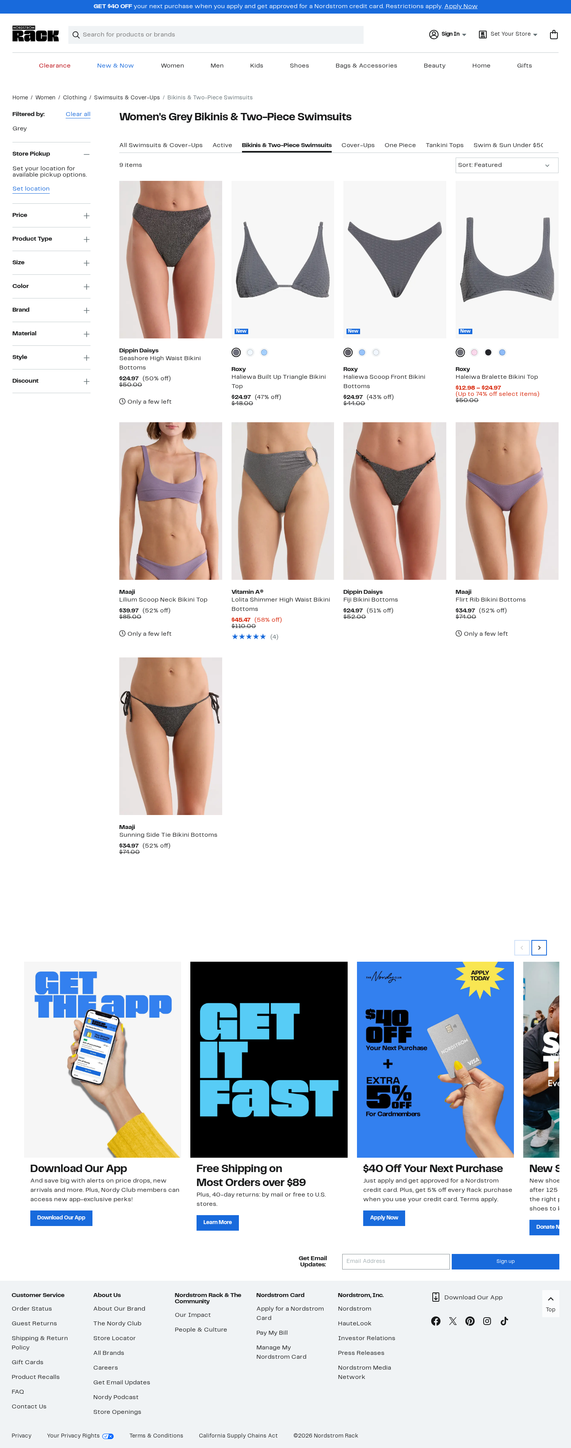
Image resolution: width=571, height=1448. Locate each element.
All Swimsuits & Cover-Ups (161, 145)
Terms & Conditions (156, 1436)
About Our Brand (119, 1309)
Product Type (32, 239)
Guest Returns (34, 1324)
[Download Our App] (102, 1060)
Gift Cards (28, 1362)
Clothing (75, 98)
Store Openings (117, 1412)
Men (217, 66)
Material (24, 333)
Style (19, 357)
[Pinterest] (470, 1322)
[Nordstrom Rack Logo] (35, 34)
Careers (105, 1368)
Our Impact (193, 1315)
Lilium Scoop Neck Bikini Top (163, 600)
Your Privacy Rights (73, 1436)
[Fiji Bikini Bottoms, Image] (394, 501)
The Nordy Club (117, 1324)
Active (222, 145)
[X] (453, 1322)
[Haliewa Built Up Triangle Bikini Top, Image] (283, 259)
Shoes (299, 66)
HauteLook (355, 1324)
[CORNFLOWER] (264, 352)
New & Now (115, 66)
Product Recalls (36, 1377)
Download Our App (61, 1218)
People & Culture (201, 1330)
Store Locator (114, 1338)
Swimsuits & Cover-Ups (127, 98)
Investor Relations (366, 1338)
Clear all (78, 114)
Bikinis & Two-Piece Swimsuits (287, 145)
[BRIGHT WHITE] (250, 352)
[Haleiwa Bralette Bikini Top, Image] (507, 259)
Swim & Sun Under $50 (509, 145)
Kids (256, 66)
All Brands (108, 1353)
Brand (21, 310)
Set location (31, 189)
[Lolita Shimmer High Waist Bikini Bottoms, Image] (283, 501)
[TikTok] (504, 1322)
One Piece (400, 145)
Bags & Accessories (366, 66)
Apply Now (461, 6)
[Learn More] (268, 1060)
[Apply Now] (435, 1060)
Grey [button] (19, 129)
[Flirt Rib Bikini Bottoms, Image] (507, 501)
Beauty (435, 66)
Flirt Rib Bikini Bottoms (491, 600)
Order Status (32, 1309)
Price (19, 215)
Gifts (524, 66)
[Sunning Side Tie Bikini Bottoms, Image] (170, 736)
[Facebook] (435, 1322)
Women (172, 66)
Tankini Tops (445, 145)
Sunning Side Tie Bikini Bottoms (168, 835)
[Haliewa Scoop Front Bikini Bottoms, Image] (394, 259)
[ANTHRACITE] (488, 352)
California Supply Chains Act (238, 1436)
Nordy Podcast (116, 1397)
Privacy (21, 1436)
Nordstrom (354, 1309)
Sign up (505, 1261)
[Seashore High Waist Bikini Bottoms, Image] (170, 259)
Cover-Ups (358, 145)
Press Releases (361, 1353)
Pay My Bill (272, 1333)
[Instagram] (487, 1322)
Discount (25, 381)
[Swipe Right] (539, 948)
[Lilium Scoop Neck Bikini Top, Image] (170, 501)
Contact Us (29, 1407)
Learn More (218, 1222)
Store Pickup (31, 154)
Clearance (55, 66)
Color (20, 286)
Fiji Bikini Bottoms (370, 600)
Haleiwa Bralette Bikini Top (497, 377)
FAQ (18, 1392)
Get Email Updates (121, 1383)
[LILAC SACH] (474, 352)
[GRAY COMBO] (236, 352)
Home (481, 66)
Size (18, 262)
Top (550, 1310)
